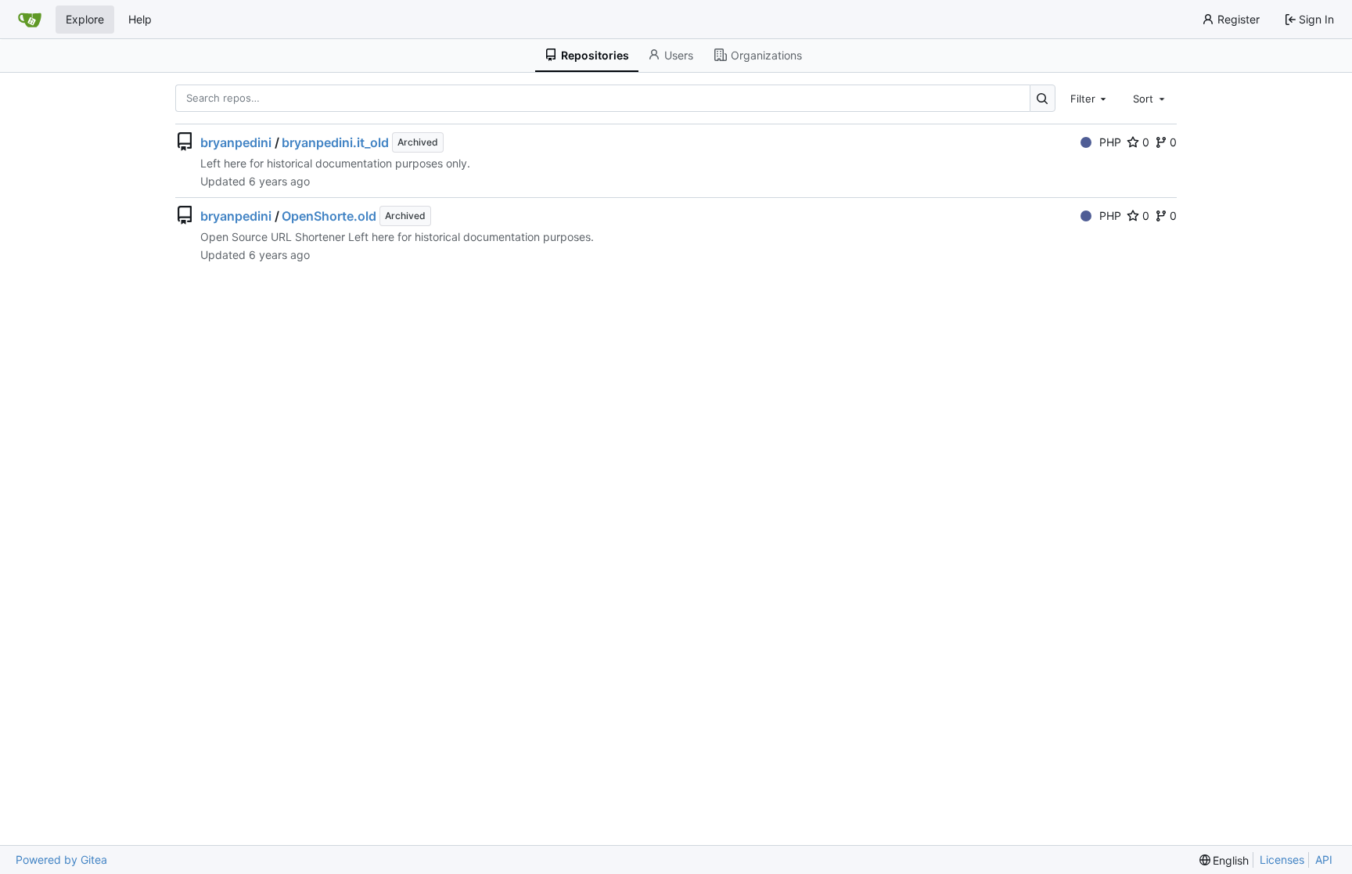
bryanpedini (235, 142)
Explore (85, 19)
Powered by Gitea (61, 859)
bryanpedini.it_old (335, 142)
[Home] (30, 19)
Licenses (1282, 859)
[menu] (1224, 860)
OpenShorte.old (329, 216)
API (1323, 859)
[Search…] (1042, 98)
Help (140, 19)
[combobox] (1090, 98)
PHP (1110, 142)
